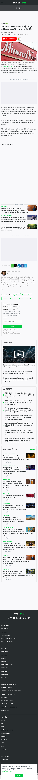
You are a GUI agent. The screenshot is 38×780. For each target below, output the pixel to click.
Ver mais (32, 389)
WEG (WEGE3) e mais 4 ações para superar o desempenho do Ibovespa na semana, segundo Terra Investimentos (15, 470)
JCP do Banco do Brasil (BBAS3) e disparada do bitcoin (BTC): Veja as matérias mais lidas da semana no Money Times (19, 574)
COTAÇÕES (4, 717)
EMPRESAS (4, 655)
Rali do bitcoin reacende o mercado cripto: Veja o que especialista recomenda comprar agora (16, 458)
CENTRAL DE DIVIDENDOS (8, 694)
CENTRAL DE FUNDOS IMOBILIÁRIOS (11, 691)
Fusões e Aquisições (7, 215)
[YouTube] (14, 618)
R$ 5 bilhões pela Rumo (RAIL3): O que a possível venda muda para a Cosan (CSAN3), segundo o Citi (19, 395)
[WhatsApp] (20, 618)
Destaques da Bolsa (7, 225)
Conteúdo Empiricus (9, 454)
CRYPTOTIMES (5, 756)
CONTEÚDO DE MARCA (7, 703)
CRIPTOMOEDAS (5, 733)
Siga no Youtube (10, 39)
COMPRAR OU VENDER (7, 700)
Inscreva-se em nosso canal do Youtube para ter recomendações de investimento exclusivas (18, 372)
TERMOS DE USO (5, 635)
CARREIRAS (4, 674)
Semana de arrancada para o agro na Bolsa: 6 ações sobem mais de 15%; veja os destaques (13, 229)
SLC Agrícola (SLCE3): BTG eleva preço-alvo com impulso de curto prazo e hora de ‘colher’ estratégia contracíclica (19, 440)
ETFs (2, 746)
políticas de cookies (7, 771)
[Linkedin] (17, 618)
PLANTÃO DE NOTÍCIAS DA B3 (9, 707)
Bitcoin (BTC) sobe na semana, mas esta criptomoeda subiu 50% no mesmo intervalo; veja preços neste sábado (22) (18, 532)
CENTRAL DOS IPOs (6, 687)
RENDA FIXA (4, 661)
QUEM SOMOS (5, 625)
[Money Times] (19, 2)
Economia (5, 299)
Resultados (29, 299)
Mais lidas (7, 389)
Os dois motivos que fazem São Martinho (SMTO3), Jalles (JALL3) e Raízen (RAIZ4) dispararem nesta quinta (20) (18, 417)
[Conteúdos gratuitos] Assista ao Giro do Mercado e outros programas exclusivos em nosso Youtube (19, 366)
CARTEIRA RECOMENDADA (8, 684)
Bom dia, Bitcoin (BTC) (9, 527)
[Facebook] (8, 618)
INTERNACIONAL (5, 668)
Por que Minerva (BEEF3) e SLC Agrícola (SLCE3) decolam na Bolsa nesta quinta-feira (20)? (19, 432)
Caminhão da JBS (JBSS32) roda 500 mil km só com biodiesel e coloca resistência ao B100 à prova (19, 425)
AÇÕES (3, 720)
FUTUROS (4, 739)
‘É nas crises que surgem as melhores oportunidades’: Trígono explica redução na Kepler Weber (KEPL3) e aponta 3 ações (19, 410)
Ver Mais (32, 449)
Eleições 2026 (7, 503)
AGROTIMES (4, 759)
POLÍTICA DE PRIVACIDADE (8, 638)
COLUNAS (4, 697)
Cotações (19, 8)
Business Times (27, 295)
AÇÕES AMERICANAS (7, 730)
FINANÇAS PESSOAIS (7, 664)
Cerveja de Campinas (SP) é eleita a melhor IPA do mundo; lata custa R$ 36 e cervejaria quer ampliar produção (16, 484)
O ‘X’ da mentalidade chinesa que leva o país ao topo (13, 496)
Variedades (6, 479)
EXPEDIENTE (4, 628)
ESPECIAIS (4, 677)
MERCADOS (4, 651)
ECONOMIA (4, 658)
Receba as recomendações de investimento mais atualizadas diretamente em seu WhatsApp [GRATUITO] (18, 380)
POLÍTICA (4, 671)
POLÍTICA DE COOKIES (7, 641)
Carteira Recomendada (10, 466)
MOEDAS (3, 736)
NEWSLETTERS (5, 710)
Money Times (6, 569)
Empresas (4, 206)
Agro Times (16, 295)
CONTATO (4, 632)
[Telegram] (23, 618)
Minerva (21, 299)
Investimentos (7, 541)
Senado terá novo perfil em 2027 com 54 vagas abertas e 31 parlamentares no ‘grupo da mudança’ (15, 507)
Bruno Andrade (8, 32)
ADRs (2, 743)
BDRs (2, 726)
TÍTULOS (3, 749)
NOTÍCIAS (4, 648)
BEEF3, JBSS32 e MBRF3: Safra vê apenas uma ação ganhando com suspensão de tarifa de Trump (18, 402)
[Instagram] (11, 618)
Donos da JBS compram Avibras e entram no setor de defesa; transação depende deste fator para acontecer (13, 219)
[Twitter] (29, 618)
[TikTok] (26, 618)
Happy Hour (6, 493)
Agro (4, 23)
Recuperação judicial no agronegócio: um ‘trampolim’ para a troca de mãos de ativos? (13, 519)
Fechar (19, 775)
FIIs (2, 723)
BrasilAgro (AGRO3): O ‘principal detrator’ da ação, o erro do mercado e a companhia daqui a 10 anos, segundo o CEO (16, 210)
